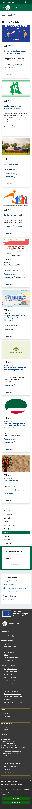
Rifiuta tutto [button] (16, 802)
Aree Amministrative (10, 646)
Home (3, 15)
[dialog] (16, 794)
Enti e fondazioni (9, 652)
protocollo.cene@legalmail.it (12, 751)
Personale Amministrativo (11, 658)
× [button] (30, 780)
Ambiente (7, 699)
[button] (16, 806)
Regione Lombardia (8, 2)
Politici (6, 655)
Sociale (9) (7, 532)
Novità (10, 15)
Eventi (6, 729)
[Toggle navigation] (3, 7)
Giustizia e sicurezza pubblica (12, 694)
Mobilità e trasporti (9, 683)
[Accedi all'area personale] (25, 2)
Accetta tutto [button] (16, 798)
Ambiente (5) (8, 514)
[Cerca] (28, 8)
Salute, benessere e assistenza (13, 702)
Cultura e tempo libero (10, 672)
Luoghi (6, 727)
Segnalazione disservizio (11, 766)
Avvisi (9, 159)
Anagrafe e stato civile (10, 669)
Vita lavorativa (8, 674)
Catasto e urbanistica (10, 680)
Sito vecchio (4, 756)
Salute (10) (7, 529)
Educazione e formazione (11, 691)
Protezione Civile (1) (10, 525)
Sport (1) (6, 536)
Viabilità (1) (7, 543)
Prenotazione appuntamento (12, 764)
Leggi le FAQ (7, 769)
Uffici (5, 649)
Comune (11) (8, 518)
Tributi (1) (7, 540)
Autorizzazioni (8, 705)
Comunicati (7, 716)
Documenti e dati (9, 660)
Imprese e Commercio (10, 677)
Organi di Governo (9, 644)
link (7, 794)
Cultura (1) (7, 522)
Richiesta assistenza (10, 772)
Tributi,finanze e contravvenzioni (13, 697)
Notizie (9, 46)
